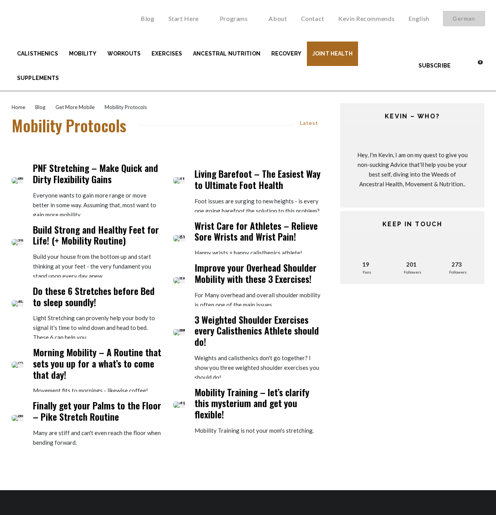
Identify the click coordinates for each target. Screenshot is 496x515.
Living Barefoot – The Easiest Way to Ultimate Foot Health (257, 179)
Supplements (38, 78)
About (278, 18)
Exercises (167, 53)
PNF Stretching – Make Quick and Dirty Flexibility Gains (95, 173)
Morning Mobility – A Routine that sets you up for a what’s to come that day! (97, 363)
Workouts (124, 53)
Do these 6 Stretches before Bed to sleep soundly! (94, 296)
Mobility (82, 53)
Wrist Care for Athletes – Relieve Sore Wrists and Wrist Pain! (256, 231)
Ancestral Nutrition (226, 53)
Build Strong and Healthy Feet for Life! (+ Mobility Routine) (96, 235)
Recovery (286, 53)
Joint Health (332, 53)
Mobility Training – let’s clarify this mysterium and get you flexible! (252, 403)
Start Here (184, 18)
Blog (148, 18)
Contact (312, 18)
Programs (234, 18)
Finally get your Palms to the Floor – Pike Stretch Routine (97, 411)
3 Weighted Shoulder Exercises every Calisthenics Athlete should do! (257, 330)
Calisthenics (37, 53)
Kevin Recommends (366, 18)
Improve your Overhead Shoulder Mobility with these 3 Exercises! (256, 273)
